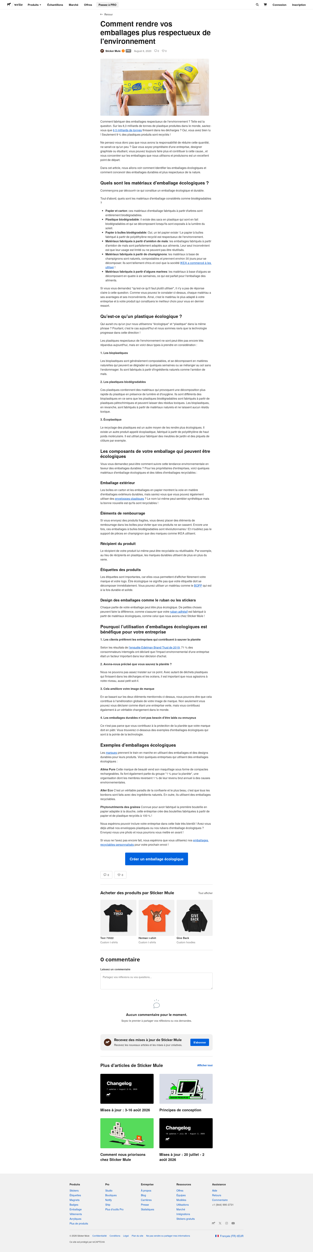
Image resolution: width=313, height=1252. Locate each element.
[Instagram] (226, 1223)
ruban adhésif (179, 611)
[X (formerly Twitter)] (220, 1223)
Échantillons (55, 5)
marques (111, 752)
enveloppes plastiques (129, 498)
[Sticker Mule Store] (213, 1223)
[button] (156, 859)
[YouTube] (233, 1223)
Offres (88, 5)
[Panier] (265, 4)
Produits (33, 5)
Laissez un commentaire (115, 969)
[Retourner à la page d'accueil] (9, 5)
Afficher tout (205, 1065)
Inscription (299, 5)
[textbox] (156, 492)
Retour (108, 14)
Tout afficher (205, 893)
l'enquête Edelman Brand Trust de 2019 (154, 647)
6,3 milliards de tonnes (127, 130)
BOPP (198, 585)
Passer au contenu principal (3, 3)
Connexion (279, 5)
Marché (73, 5)
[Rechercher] (257, 4)
